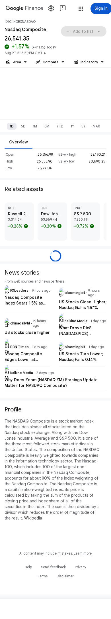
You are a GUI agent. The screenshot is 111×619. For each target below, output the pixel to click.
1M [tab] (35, 126)
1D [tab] (12, 126)
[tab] (18, 142)
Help (28, 567)
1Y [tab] (72, 126)
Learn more (83, 553)
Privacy (80, 567)
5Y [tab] (83, 126)
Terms (43, 576)
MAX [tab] (96, 126)
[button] (81, 9)
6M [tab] (46, 126)
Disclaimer (65, 576)
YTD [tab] (60, 126)
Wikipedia (33, 518)
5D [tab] (23, 126)
